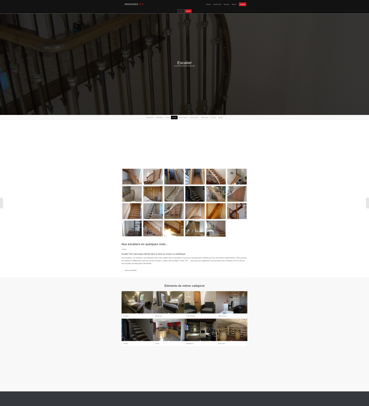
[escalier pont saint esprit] (132, 194)
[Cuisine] (168, 330)
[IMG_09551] (215, 176)
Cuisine (157, 343)
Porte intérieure (190, 316)
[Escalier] (137, 330)
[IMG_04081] (194, 176)
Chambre (125, 316)
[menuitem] (208, 4)
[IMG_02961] (153, 176)
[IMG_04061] (174, 176)
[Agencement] (231, 330)
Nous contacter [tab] (131, 270)
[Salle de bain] (168, 302)
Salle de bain (158, 316)
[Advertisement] (179, 145)
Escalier (125, 343)
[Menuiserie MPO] (135, 4)
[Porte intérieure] (200, 302)
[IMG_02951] (132, 176)
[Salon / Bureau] (231, 302)
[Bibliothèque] (200, 330)
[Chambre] (137, 302)
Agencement (221, 343)
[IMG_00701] (236, 176)
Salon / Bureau (222, 316)
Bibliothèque (189, 343)
